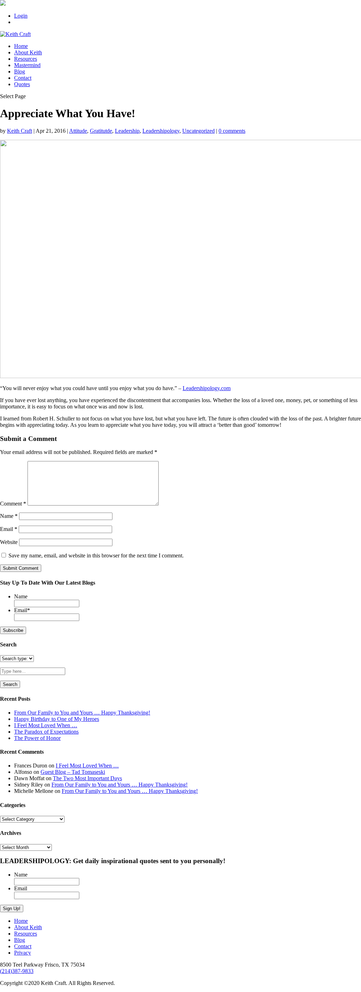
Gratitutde (101, 131)
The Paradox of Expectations (46, 732)
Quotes (22, 84)
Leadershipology (160, 131)
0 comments (232, 131)
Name (9, 516)
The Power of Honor (37, 738)
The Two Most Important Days (87, 778)
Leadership (127, 131)
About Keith (28, 52)
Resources (25, 59)
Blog (19, 71)
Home (21, 46)
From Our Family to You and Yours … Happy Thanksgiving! (82, 713)
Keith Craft (19, 131)
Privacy (22, 953)
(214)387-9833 (16, 971)
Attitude (78, 131)
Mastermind (27, 65)
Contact (22, 78)
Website (9, 542)
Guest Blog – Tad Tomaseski (73, 772)
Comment (13, 504)
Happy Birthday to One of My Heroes (56, 719)
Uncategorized (198, 131)
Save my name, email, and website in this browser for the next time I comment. (96, 555)
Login (20, 16)
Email (8, 529)
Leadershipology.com (207, 388)
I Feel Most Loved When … (45, 725)
